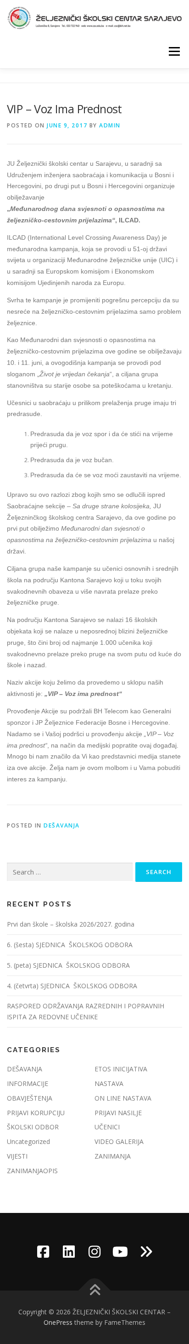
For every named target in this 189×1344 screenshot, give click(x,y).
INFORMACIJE (27, 1083)
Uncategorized (28, 1141)
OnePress (58, 1322)
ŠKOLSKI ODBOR (33, 1127)
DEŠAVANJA (62, 825)
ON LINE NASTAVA (122, 1098)
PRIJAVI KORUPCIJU (36, 1112)
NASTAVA (108, 1083)
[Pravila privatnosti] (146, 1252)
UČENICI (107, 1127)
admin (110, 125)
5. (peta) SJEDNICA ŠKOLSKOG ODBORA (69, 965)
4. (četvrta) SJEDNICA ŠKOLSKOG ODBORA (73, 985)
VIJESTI (17, 1156)
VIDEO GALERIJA (119, 1141)
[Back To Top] (94, 1290)
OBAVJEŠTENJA (29, 1098)
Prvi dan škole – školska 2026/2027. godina (70, 924)
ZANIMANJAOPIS (32, 1170)
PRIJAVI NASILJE (118, 1112)
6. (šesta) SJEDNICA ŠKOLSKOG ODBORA (70, 944)
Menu (173, 51)
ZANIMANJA (112, 1156)
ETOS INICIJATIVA (120, 1069)
